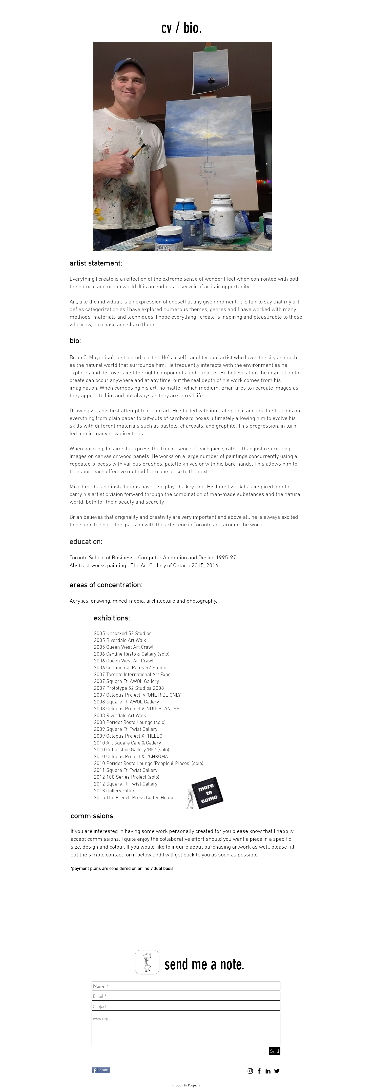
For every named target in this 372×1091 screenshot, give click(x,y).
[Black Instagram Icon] (250, 1071)
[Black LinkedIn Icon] (268, 1071)
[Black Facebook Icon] (259, 1071)
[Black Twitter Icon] (276, 1071)
